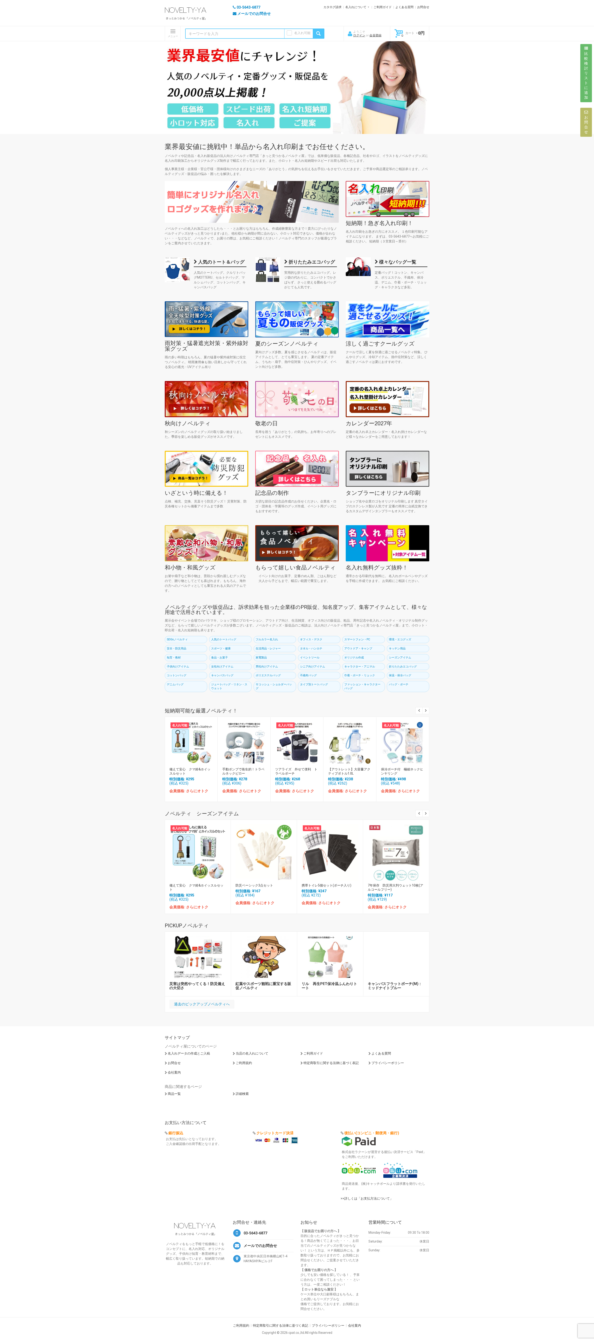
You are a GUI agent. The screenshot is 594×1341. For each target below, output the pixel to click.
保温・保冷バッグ (400, 675)
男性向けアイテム (267, 666)
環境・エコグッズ (400, 639)
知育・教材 (174, 657)
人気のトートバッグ (223, 639)
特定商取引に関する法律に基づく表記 (331, 1063)
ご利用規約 (244, 1063)
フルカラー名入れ (267, 639)
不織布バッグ (308, 675)
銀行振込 (175, 1133)
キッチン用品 (397, 648)
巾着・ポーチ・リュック (359, 675)
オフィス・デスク (311, 639)
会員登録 (375, 35)
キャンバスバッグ (222, 675)
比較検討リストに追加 (586, 75)
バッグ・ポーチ (398, 684)
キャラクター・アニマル (359, 666)
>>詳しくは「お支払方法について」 (367, 1198)
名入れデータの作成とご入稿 (189, 1053)
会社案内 (174, 1072)
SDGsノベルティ (177, 639)
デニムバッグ (175, 684)
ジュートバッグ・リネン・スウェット (229, 686)
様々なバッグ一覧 (397, 262)
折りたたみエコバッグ (311, 262)
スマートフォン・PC (357, 639)
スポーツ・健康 (221, 648)
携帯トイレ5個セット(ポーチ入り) (326, 885)
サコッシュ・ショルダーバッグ (274, 686)
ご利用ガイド (383, 7)
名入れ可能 (302, 33)
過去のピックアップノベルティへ (202, 1004)
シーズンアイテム (400, 657)
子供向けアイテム (178, 666)
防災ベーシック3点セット (254, 885)
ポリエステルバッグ (268, 675)
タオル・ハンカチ (311, 648)
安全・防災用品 (176, 648)
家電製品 (261, 657)
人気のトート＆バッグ (221, 262)
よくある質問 (404, 7)
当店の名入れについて (252, 1053)
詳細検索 (242, 1094)
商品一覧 (174, 1094)
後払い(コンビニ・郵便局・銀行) (371, 1133)
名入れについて (355, 7)
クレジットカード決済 (275, 1133)
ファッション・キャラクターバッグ (362, 686)
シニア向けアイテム (312, 666)
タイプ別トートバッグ (314, 684)
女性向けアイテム (222, 666)
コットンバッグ (176, 675)
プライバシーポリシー (387, 1063)
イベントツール (310, 657)
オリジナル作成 (354, 657)
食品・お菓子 (219, 657)
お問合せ (423, 7)
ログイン (359, 35)
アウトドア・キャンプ (358, 648)
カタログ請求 (332, 7)
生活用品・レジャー (268, 648)
